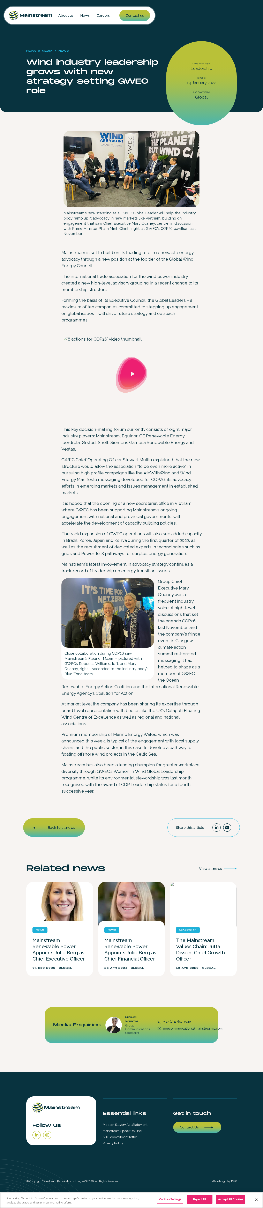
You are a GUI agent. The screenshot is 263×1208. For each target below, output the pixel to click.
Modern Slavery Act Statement (125, 1125)
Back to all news (61, 827)
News (85, 15)
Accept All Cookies (230, 1199)
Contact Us (189, 1127)
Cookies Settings (170, 1199)
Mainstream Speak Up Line (122, 1131)
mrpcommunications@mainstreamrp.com (193, 1028)
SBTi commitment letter (120, 1137)
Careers (103, 15)
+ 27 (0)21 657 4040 (177, 1021)
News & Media (39, 51)
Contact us (135, 15)
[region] (131, 1200)
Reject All (199, 1199)
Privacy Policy (113, 1143)
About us (65, 15)
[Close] (256, 1199)
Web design (219, 1181)
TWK (234, 1181)
